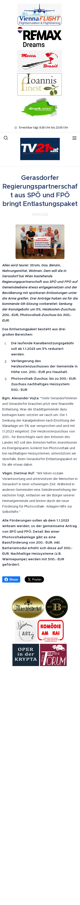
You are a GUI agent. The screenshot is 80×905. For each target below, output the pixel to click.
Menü (74, 137)
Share (13, 579)
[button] (5, 137)
